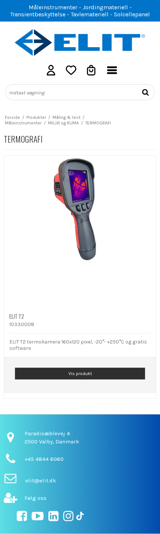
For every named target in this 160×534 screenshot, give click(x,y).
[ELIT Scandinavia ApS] (80, 42)
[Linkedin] (53, 518)
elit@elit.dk (40, 480)
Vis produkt (80, 373)
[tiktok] (80, 518)
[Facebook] (22, 518)
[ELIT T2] (80, 231)
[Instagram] (68, 518)
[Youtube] (37, 518)
